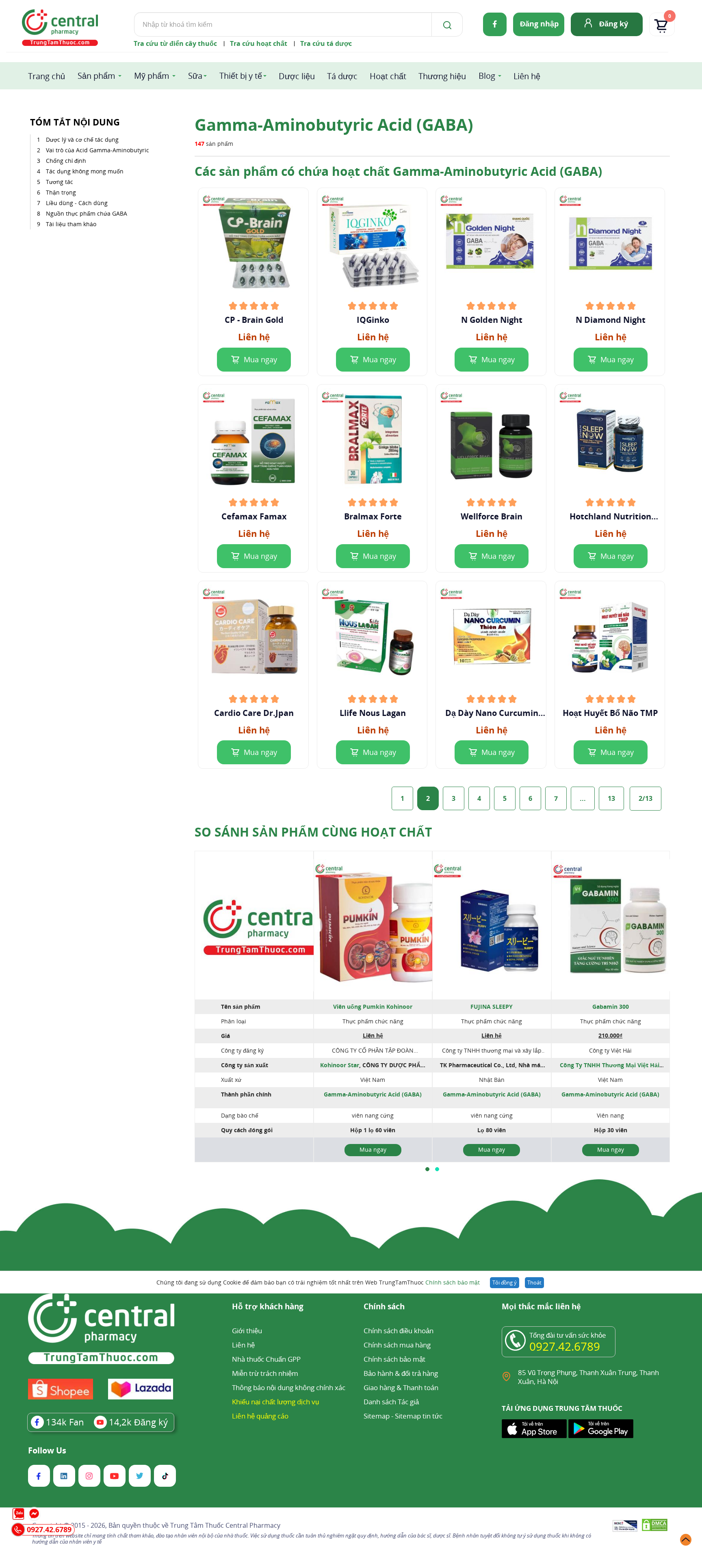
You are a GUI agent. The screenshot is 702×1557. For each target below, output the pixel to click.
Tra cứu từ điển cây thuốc (175, 43)
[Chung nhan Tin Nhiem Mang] (625, 1526)
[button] (427, 1169)
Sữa (195, 75)
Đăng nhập (539, 23)
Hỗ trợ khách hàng (267, 1307)
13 (611, 798)
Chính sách (384, 1307)
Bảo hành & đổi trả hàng (401, 1373)
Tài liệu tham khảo (71, 224)
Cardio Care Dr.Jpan (254, 713)
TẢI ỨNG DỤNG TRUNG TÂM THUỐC (562, 1408)
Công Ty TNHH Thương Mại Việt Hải (609, 1065)
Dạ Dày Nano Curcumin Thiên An (491, 713)
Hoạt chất (388, 76)
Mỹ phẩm (151, 75)
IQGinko (373, 320)
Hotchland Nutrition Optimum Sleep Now (610, 516)
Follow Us (47, 1450)
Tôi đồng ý (504, 1282)
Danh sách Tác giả (391, 1401)
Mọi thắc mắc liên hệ (541, 1307)
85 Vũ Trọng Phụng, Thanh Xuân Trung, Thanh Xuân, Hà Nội (588, 1377)
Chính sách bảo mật (452, 1282)
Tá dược (342, 76)
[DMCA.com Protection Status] (654, 1526)
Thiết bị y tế (240, 75)
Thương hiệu (442, 76)
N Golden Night (491, 320)
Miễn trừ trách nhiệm (265, 1373)
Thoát (534, 1282)
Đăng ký (613, 23)
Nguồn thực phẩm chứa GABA (86, 213)
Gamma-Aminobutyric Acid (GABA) (373, 1094)
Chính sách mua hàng (397, 1344)
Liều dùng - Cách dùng (77, 203)
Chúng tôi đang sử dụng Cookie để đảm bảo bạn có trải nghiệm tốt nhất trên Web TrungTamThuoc (318, 1282)
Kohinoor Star (339, 1065)
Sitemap (377, 1416)
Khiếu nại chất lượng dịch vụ (275, 1401)
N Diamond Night (611, 320)
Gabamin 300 (610, 1006)
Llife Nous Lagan (373, 713)
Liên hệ (527, 76)
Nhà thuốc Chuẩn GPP (266, 1359)
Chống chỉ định (66, 160)
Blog (487, 75)
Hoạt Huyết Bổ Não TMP (610, 713)
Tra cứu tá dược (326, 43)
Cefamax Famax (254, 516)
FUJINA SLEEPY (491, 1006)
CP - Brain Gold (254, 320)
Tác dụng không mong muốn (85, 171)
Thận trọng (61, 192)
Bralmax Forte (373, 516)
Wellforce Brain (491, 516)
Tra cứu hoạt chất (258, 43)
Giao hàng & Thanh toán (401, 1387)
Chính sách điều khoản (398, 1330)
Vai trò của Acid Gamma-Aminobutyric (97, 150)
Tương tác (59, 182)
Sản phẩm (96, 75)
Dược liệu (297, 76)
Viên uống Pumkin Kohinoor (372, 1006)
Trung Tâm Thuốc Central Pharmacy (225, 1525)
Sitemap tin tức (418, 1416)
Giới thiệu (247, 1330)
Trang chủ (46, 76)
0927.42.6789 (564, 1346)
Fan (65, 1422)
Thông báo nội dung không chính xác (288, 1387)
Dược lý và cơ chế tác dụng (82, 139)
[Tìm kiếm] (445, 24)
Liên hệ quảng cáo (260, 1416)
